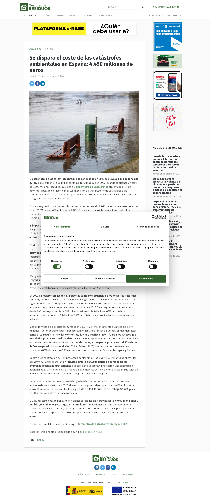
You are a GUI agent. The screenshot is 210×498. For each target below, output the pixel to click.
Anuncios (74, 15)
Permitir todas (146, 278)
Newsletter (127, 474)
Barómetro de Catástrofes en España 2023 (102, 424)
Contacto (114, 474)
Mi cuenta (173, 15)
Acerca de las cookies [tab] (148, 227)
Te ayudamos (104, 15)
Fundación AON (92, 431)
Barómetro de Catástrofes (92, 186)
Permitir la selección (105, 278)
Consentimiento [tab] (62, 227)
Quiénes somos (84, 474)
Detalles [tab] (105, 227)
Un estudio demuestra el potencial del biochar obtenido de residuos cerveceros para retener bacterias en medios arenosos (167, 163)
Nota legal (100, 474)
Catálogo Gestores (53, 15)
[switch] (89, 266)
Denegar (64, 278)
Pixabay (40, 439)
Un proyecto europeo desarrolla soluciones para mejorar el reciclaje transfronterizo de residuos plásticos (167, 207)
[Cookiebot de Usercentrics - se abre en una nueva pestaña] (153, 217)
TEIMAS (125, 482)
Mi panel (88, 15)
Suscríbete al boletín (166, 7)
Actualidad (30, 15)
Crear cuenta (155, 15)
